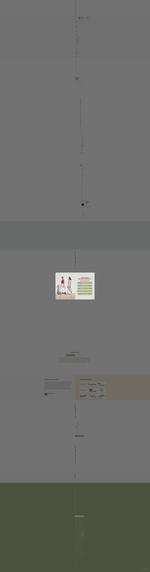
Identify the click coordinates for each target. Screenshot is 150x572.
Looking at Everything (85, 293)
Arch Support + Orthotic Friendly (84, 291)
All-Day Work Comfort (85, 285)
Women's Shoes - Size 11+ (84, 288)
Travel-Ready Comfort (85, 282)
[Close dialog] (93, 273)
